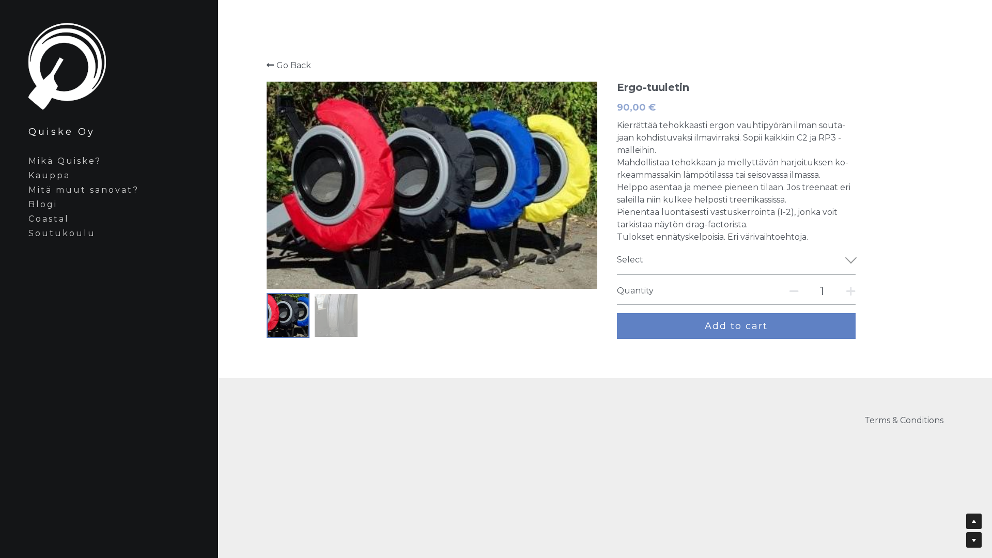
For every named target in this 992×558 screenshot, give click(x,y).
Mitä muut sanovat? (83, 190)
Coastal (48, 219)
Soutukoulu (62, 233)
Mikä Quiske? (64, 161)
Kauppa (49, 175)
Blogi (42, 204)
